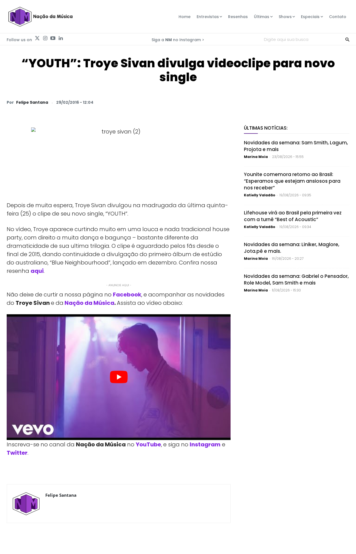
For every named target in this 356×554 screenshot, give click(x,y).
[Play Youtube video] (119, 377)
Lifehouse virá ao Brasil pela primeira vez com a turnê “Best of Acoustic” (293, 216)
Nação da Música (89, 303)
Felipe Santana (32, 102)
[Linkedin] (60, 38)
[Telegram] (304, 102)
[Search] (347, 39)
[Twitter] (37, 38)
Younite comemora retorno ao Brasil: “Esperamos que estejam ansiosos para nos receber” (292, 181)
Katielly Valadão (259, 195)
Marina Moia (256, 156)
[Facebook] (292, 102)
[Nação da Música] (40, 17)
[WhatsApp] (266, 102)
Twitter (17, 453)
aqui (37, 271)
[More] (343, 102)
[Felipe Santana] (26, 503)
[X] (279, 102)
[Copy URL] (330, 102)
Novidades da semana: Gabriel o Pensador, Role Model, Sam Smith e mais (296, 279)
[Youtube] (52, 38)
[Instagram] (45, 38)
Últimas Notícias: (266, 128)
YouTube (148, 444)
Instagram (205, 444)
